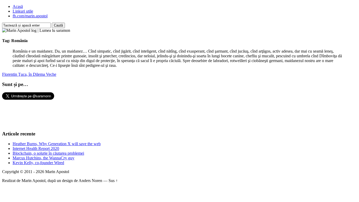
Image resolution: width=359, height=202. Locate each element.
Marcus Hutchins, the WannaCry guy (43, 158)
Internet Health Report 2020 (36, 148)
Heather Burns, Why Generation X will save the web (57, 144)
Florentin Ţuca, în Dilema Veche (29, 74)
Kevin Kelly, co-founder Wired (38, 162)
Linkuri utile (23, 11)
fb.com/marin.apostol (30, 16)
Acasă (18, 6)
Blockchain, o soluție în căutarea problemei (48, 153)
